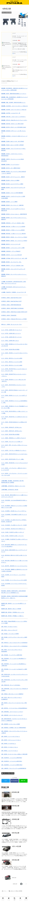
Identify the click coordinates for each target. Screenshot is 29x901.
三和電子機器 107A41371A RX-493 (9, 489)
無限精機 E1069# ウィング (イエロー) (10, 164)
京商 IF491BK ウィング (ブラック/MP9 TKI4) (11, 655)
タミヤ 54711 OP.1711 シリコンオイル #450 (11, 361)
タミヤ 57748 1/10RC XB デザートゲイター (11, 337)
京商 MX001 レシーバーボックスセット (10, 736)
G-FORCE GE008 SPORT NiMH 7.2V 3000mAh (12, 308)
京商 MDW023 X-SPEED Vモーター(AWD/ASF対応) (13, 727)
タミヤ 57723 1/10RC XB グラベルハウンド (11, 330)
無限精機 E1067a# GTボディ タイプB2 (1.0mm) (12, 123)
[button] (25, 437)
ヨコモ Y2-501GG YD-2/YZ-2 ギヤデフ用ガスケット (13, 528)
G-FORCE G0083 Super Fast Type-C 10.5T (11, 297)
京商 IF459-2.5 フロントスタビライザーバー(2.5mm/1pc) (14, 642)
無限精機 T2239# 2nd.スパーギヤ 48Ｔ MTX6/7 (12, 141)
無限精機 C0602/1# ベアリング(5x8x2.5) (10, 251)
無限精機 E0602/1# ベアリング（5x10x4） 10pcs (12, 223)
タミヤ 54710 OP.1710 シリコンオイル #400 (11, 365)
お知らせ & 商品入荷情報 (8, 773)
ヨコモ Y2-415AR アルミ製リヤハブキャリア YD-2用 (14, 525)
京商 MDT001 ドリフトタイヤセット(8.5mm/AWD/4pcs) (14, 708)
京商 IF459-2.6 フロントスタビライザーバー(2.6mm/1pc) (14, 646)
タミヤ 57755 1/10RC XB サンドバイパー (11, 333)
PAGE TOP (26, 872)
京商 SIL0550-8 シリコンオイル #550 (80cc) (11, 757)
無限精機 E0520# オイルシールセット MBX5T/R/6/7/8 (14, 214)
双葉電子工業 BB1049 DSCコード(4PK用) (11, 608)
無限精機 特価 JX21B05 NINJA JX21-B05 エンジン (13, 102)
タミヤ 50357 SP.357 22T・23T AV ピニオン (11, 431)
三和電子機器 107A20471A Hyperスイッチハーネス (13, 486)
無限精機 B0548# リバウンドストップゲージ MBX (12, 247)
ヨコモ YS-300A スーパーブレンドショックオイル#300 (14, 580)
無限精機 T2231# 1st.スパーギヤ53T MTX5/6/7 (12, 145)
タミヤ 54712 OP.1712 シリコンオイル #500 (11, 358)
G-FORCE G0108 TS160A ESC (8, 315)
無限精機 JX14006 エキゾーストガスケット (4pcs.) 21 (13, 109)
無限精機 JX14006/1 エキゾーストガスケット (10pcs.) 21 (14, 106)
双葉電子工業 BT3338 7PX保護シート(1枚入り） (12, 615)
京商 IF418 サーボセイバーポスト (9, 626)
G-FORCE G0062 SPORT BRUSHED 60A (11, 304)
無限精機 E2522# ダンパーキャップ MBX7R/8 (12, 205)
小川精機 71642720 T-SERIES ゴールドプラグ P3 (13, 292)
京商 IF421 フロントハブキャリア (9, 630)
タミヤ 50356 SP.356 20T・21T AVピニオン (11, 427)
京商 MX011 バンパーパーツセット (9, 750)
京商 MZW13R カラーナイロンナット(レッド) (11, 715)
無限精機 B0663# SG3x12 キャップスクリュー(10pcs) (14, 240)
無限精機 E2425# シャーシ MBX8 (9, 201)
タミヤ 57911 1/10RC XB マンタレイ (10, 340)
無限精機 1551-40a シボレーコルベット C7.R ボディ (13, 116)
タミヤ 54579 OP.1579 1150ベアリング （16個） (12, 459)
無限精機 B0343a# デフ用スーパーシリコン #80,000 (13, 233)
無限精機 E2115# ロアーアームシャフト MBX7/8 (13, 176)
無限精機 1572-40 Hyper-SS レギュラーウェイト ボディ (14, 120)
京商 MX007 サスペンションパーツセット (11, 740)
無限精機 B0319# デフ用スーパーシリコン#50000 (13, 230)
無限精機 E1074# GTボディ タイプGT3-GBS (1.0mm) (13, 127)
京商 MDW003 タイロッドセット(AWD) (10, 724)
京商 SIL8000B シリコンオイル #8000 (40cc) (11, 764)
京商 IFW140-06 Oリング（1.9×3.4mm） (10, 685)
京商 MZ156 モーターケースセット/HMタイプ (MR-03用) (14, 754)
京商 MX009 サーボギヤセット (8, 743)
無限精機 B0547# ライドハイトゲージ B (10, 244)
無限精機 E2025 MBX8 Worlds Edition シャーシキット (13, 93)
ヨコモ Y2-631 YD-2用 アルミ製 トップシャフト (12, 535)
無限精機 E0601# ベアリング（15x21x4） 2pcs (12, 265)
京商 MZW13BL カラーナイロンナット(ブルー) (12, 711)
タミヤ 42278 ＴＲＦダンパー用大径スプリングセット (13, 450)
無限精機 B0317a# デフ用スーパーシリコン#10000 (13, 226)
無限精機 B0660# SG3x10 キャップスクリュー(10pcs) (14, 237)
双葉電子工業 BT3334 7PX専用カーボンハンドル (12, 612)
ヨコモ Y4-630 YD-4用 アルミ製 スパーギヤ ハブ (12, 532)
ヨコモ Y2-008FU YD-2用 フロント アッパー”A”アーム (13, 511)
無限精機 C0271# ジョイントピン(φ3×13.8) (11, 254)
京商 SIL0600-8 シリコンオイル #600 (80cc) (11, 761)
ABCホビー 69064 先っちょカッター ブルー (11, 324)
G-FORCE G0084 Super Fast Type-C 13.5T (11, 301)
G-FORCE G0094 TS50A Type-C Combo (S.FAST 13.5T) (14, 311)
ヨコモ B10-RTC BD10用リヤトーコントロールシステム (14, 565)
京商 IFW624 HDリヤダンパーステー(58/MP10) (12, 694)
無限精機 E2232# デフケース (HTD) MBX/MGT (12, 192)
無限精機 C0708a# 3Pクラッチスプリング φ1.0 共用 (14, 258)
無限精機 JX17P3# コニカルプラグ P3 (10, 113)
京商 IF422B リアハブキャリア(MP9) (10, 633)
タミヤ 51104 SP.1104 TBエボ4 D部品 (10, 349)
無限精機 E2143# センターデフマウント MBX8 (12, 184)
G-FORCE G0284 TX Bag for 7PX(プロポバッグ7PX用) (14, 319)
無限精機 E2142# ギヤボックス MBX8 (10, 180)
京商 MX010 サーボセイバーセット (9, 747)
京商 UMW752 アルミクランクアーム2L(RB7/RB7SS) (13, 768)
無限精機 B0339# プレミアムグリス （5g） (11, 262)
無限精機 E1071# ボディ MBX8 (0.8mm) (10, 168)
